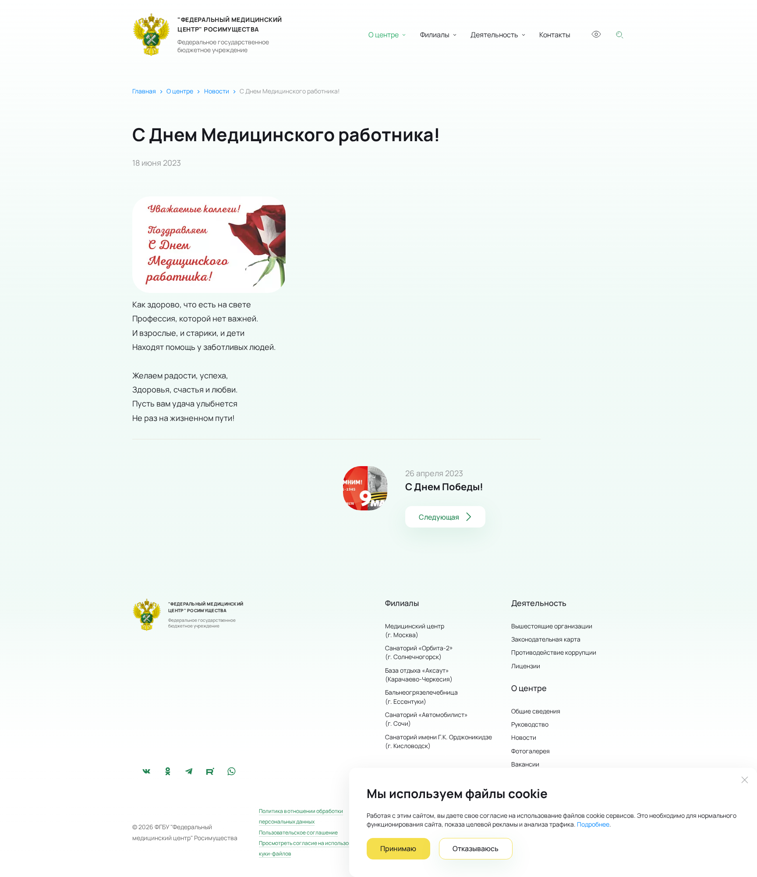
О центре (179, 91)
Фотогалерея (530, 751)
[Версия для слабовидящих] (596, 34)
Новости (216, 91)
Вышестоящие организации (551, 626)
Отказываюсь (476, 848)
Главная (144, 91)
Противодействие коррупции (553, 652)
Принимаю (398, 848)
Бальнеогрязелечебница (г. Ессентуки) (421, 696)
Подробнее (593, 824)
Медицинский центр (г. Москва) (414, 630)
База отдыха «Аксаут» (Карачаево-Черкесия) (419, 674)
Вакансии (525, 764)
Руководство (529, 724)
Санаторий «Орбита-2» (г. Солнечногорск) (419, 652)
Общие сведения (535, 711)
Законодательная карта (545, 639)
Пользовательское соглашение (298, 832)
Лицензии (525, 666)
